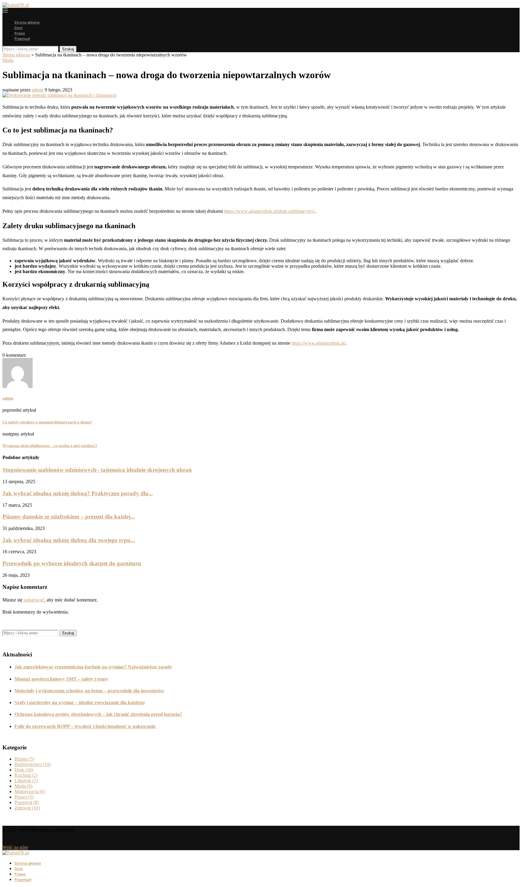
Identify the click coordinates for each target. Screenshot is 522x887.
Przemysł (22, 39)
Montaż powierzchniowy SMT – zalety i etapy (61, 678)
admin (38, 89)
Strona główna (27, 22)
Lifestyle (26, 780)
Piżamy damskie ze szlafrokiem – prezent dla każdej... (68, 516)
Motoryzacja (29, 791)
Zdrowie (27, 807)
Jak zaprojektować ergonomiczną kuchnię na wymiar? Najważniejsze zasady (93, 666)
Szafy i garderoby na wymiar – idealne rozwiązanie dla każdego (79, 702)
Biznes (24, 758)
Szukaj (68, 49)
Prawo (19, 33)
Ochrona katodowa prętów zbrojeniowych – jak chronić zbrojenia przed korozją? (98, 714)
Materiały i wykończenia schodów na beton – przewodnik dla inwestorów (89, 690)
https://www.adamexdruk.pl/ (319, 343)
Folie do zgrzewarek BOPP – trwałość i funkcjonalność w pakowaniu (85, 726)
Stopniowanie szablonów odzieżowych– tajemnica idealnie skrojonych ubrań (97, 470)
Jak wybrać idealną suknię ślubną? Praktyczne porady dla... (77, 493)
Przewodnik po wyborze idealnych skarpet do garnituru (71, 563)
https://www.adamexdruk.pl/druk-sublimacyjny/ (269, 211)
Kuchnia (25, 775)
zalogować (34, 599)
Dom (18, 28)
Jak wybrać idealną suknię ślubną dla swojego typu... (68, 540)
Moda (8, 60)
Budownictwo (32, 764)
